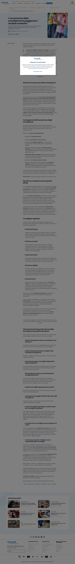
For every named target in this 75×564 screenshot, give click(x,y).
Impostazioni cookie (38, 71)
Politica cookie (36, 67)
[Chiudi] (54, 58)
